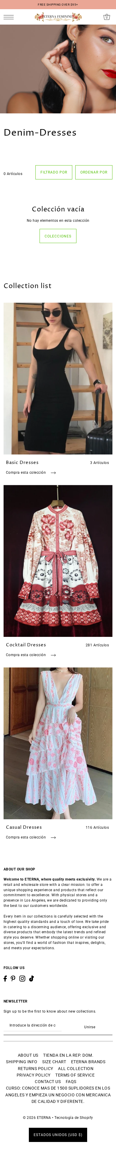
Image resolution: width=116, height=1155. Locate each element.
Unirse (89, 1027)
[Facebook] (5, 978)
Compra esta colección (26, 472)
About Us (28, 1055)
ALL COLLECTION (75, 1068)
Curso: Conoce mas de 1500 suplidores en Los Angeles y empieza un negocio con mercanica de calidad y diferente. (58, 1095)
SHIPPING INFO (21, 1061)
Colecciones (58, 236)
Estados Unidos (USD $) (58, 1135)
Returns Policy (35, 1068)
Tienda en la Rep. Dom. (68, 1055)
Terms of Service (75, 1075)
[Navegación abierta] (10, 17)
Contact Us (48, 1081)
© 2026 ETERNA (37, 1118)
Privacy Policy (34, 1075)
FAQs (71, 1081)
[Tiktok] (31, 978)
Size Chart (54, 1061)
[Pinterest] (13, 978)
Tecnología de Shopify (73, 1118)
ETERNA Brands (88, 1061)
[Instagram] (22, 978)
